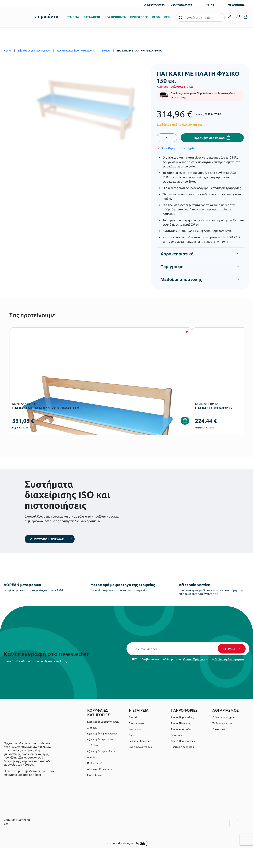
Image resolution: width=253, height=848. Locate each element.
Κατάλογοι (135, 729)
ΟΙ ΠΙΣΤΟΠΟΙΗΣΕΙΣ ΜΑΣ (47, 539)
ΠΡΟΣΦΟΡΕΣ (139, 17)
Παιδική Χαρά (94, 763)
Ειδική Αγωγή (94, 774)
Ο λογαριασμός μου (223, 717)
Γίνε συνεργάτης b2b (140, 746)
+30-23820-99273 (154, 5)
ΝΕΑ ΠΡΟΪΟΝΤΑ (115, 17)
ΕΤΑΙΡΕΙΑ (72, 17)
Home (7, 50)
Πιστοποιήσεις (137, 723)
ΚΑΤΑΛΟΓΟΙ (92, 17)
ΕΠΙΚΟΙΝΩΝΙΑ (236, 5)
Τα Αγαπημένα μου (222, 723)
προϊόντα (48, 16)
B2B (167, 17)
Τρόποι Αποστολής (181, 729)
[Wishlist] (187, 332)
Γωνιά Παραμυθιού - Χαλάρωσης (75, 50)
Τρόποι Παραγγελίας (182, 717)
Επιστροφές (177, 734)
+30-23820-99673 (181, 5)
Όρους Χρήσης (193, 659)
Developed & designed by (123, 843)
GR (212, 5)
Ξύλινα (106, 50)
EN (207, 5)
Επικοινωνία (219, 729)
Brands (133, 734)
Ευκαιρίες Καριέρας (140, 740)
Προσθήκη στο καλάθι (209, 138)
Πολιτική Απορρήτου (229, 659)
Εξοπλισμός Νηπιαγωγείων (34, 50)
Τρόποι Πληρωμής (181, 723)
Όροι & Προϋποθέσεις (183, 740)
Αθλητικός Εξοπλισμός (99, 769)
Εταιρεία (134, 717)
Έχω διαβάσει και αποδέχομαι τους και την (189, 659)
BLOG (156, 17)
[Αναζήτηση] (180, 17)
